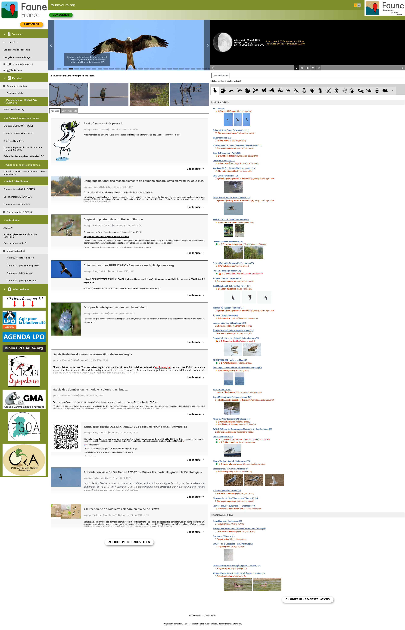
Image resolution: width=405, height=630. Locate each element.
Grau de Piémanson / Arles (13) (227, 153)
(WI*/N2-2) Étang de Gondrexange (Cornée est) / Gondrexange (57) (242, 429)
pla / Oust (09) (219, 108)
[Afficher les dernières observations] (225, 81)
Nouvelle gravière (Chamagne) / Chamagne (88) (234, 506)
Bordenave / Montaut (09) (224, 536)
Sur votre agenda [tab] (69, 111)
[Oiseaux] (215, 91)
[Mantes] (296, 91)
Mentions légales (195, 615)
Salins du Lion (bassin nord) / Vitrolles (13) (231, 198)
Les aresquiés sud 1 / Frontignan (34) (229, 323)
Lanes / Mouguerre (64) (223, 437)
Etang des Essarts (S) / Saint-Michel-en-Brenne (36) (236, 338)
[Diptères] (337, 91)
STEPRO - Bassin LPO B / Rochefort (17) (231, 219)
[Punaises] (312, 91)
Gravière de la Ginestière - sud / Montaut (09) (233, 544)
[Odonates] (256, 91)
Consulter (61, 14)
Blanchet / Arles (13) (222, 138)
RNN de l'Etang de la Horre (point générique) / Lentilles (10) (239, 573)
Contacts (206, 615)
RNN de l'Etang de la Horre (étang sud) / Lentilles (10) (236, 566)
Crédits (213, 615)
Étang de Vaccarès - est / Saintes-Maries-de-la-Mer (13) (237, 145)
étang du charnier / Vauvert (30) (227, 278)
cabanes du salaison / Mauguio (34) (228, 308)
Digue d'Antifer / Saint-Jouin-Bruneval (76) (231, 461)
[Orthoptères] (280, 91)
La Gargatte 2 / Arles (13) (224, 161)
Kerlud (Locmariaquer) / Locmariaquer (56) (232, 397)
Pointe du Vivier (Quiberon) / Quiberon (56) (231, 419)
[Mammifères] (223, 91)
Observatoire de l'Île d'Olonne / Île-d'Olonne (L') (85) (235, 498)
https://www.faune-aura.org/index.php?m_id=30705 (106, 237)
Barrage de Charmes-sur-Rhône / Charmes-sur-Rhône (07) (239, 529)
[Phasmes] (345, 91)
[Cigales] (304, 91)
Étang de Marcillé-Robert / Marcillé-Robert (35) (233, 331)
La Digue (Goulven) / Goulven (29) (228, 241)
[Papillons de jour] (264, 91)
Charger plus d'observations (308, 599)
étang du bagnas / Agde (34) (225, 315)
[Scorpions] (361, 91)
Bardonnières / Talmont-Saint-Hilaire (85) (231, 469)
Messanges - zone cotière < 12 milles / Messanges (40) (237, 368)
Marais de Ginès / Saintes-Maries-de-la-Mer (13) (234, 168)
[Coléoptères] (320, 91)
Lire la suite (194, 168)
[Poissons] (369, 91)
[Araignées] (353, 91)
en (359, 5)
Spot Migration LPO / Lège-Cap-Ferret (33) (231, 286)
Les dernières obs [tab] (220, 75)
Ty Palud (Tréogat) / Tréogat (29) (227, 271)
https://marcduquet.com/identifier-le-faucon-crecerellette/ (129, 192)
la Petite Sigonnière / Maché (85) (227, 491)
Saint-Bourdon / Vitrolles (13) (225, 176)
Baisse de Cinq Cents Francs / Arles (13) (231, 130)
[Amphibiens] (247, 91)
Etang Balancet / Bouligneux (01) (227, 521)
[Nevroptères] (328, 91)
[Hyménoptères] (288, 91)
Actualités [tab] (55, 111)
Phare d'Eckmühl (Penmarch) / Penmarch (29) (233, 263)
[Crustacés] (377, 91)
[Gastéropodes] (385, 91)
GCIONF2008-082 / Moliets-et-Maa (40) (230, 360)
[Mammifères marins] (231, 91)
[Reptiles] (239, 91)
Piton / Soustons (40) (222, 389)
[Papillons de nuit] (272, 91)
